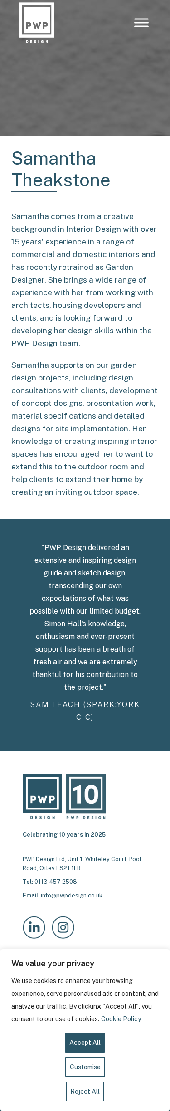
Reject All (85, 1091)
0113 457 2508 (55, 881)
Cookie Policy (121, 1019)
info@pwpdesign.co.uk (71, 895)
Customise (85, 1067)
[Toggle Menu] (141, 22)
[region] (85, 1030)
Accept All (85, 1042)
